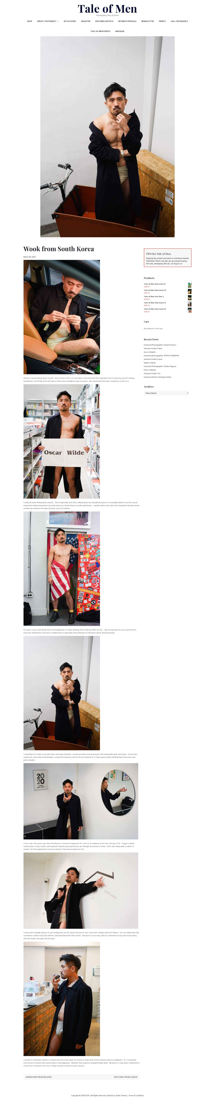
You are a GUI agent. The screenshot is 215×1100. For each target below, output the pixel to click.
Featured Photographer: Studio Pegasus (160, 366)
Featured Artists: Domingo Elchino (157, 377)
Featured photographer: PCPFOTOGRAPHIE (161, 356)
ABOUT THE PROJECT (47, 21)
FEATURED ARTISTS (104, 21)
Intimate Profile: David (153, 359)
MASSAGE (120, 31)
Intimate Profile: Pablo (153, 348)
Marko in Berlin (150, 363)
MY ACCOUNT (70, 21)
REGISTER (85, 21)
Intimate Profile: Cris (152, 373)
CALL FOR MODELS (179, 21)
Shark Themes (122, 1095)
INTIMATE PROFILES (127, 21)
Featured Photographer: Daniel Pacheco (160, 345)
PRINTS (162, 21)
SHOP (29, 21)
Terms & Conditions (136, 1095)
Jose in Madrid (149, 352)
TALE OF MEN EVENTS (101, 31)
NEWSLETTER (147, 21)
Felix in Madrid (150, 370)
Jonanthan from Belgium (38, 1077)
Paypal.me (178, 264)
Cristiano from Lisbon (125, 1077)
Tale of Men (107, 8)
